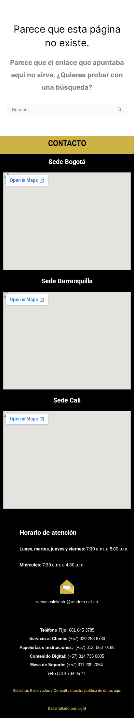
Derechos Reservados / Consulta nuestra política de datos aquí (67, 690)
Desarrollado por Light (67, 708)
